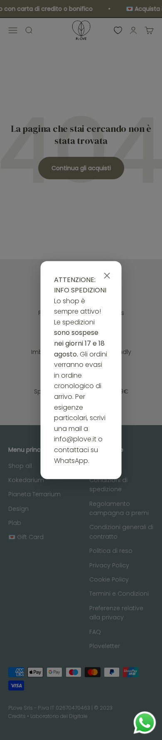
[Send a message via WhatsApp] (145, 723)
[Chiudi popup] (107, 276)
